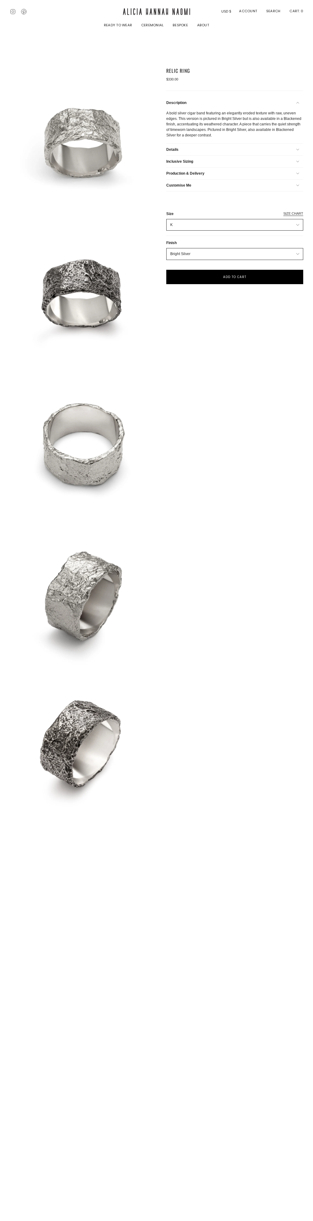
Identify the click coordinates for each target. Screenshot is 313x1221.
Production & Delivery (185, 173)
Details (172, 149)
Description (176, 103)
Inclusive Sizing (179, 161)
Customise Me (178, 185)
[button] (118, 26)
